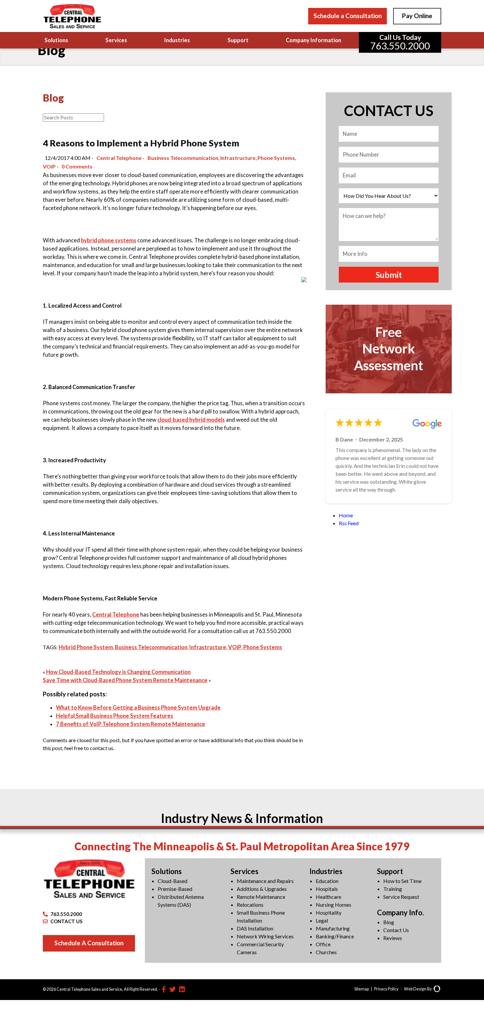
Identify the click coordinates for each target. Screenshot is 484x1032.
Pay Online (417, 15)
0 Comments (77, 166)
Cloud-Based (172, 881)
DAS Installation (255, 928)
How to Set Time (402, 881)
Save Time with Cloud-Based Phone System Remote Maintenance (125, 680)
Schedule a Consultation (347, 15)
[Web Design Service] (437, 989)
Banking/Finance (335, 936)
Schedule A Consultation (88, 943)
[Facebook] (164, 989)
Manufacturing (333, 928)
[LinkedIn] (182, 989)
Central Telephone (119, 158)
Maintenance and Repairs (265, 881)
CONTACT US (66, 921)
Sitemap (361, 988)
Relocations (250, 904)
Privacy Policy (386, 988)
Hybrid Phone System (86, 647)
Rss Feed (349, 523)
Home (346, 515)
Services (116, 40)
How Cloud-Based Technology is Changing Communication (118, 672)
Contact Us (396, 930)
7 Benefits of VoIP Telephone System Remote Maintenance (130, 724)
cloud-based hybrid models (191, 419)
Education (327, 881)
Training (392, 889)
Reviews (392, 938)
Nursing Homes (333, 904)
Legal (322, 920)
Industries (177, 40)
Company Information (313, 40)
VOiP (49, 166)
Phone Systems (276, 158)
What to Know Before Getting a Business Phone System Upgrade (138, 707)
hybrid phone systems (108, 240)
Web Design (415, 988)
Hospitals (327, 889)
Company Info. (400, 912)
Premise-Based (175, 889)
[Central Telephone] (72, 16)
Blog (388, 922)
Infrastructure (237, 158)
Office (323, 944)
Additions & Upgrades (262, 889)
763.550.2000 (66, 914)
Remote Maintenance (261, 897)
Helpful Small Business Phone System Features (114, 716)
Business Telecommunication (183, 158)
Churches (326, 952)
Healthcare (328, 897)
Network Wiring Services (265, 936)
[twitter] (172, 989)
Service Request (401, 897)
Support (238, 40)
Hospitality (328, 912)
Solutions (56, 40)
